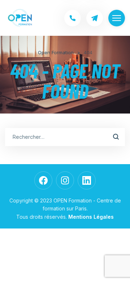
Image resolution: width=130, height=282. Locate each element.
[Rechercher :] (65, 136)
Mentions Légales (91, 217)
